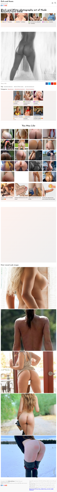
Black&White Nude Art (19, 89)
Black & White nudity (18, 86)
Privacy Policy (38, 489)
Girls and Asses (7, 1)
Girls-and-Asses (11, 481)
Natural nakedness (30, 89)
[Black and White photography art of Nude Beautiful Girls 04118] (28, 56)
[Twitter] (2, 5)
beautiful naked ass (8, 86)
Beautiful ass (10, 89)
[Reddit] (6, 5)
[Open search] (55, 3)
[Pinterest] (5, 5)
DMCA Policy (44, 489)
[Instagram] (3, 5)
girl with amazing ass (29, 86)
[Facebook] (1, 5)
